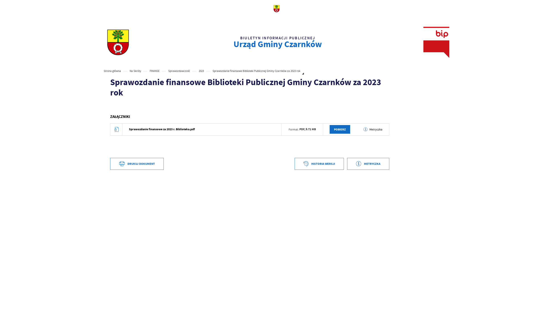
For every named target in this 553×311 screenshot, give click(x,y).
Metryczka (375, 129)
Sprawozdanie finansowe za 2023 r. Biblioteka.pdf (162, 129)
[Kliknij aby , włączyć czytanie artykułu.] (113, 106)
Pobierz (340, 129)
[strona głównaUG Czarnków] (118, 42)
